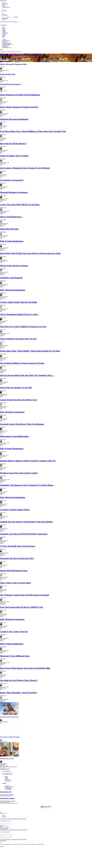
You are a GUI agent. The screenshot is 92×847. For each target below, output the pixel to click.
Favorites (4, 39)
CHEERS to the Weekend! (11, 278)
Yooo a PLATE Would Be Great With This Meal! (20, 55)
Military (4, 6)
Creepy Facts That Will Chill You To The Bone (19, 204)
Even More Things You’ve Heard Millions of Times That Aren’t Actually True (33, 131)
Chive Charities (8, 789)
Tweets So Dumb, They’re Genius (14, 156)
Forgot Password (4, 828)
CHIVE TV (5, 46)
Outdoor (4, 35)
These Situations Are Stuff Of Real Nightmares (20, 95)
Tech (3, 4)
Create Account (3, 840)
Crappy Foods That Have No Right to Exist (18, 400)
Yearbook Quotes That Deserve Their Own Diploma (22, 424)
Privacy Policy (8, 780)
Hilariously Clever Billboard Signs (14, 656)
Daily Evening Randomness (11, 241)
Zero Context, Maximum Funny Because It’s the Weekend (25, 168)
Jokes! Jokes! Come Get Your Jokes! (15, 583)
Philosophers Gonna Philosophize (14, 436)
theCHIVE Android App (7, 44)
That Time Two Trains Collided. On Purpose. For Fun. (23, 326)
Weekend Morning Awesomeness (10, 84)
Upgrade (1, 846)
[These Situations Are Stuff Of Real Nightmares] (46, 728)
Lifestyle (4, 31)
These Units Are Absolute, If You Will (16, 387)
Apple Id (24, 818)
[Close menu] (0, 25)
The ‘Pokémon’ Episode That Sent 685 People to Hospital (24, 595)
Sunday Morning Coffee (7, 74)
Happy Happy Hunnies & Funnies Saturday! (19, 107)
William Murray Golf (7, 47)
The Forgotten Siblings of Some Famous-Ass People (22, 363)
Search (4, 28)
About (6, 776)
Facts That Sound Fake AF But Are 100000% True (21, 607)
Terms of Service (16, 839)
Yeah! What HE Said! (9, 229)
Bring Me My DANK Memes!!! (13, 143)
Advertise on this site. (46, 809)
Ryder (1, 101)
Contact (6, 778)
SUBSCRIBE (5, 18)
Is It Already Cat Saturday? (12, 180)
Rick (1, 90)
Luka (1, 308)
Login (4, 815)
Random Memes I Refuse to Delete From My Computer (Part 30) (28, 461)
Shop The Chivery (6, 7)
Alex (1, 186)
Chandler (2, 70)
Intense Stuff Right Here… (11, 217)
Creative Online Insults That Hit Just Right (18, 302)
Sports (4, 36)
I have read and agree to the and (14, 839)
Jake (1, 260)
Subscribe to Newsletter (5, 769)
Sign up (4, 816)
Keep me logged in (5, 827)
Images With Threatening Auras (13, 570)
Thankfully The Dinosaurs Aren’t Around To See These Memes (26, 485)
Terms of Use (7, 779)
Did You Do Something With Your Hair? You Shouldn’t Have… (27, 375)
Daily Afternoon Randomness (12, 290)
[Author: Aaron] (1, 59)
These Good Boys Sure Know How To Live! (18, 339)
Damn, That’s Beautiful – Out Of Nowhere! (18, 692)
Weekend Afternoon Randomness (14, 119)
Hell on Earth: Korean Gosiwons (14, 265)
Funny (4, 2)
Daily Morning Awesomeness (12, 412)
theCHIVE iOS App (7, 42)
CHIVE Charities (6, 45)
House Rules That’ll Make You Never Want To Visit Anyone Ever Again (30, 253)
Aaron (3, 59)
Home (4, 27)
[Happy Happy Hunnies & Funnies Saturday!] (46, 708)
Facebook (21, 818)
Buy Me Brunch (8, 788)
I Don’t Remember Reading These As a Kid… (19, 314)
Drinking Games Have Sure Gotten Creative (19, 473)
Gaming (4, 33)
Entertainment (5, 3)
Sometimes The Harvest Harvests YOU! (17, 558)
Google (9, 818)
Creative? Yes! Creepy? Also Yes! (14, 631)
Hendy (1, 80)
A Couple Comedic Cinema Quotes (15, 509)
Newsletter (5, 41)
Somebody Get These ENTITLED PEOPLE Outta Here (23, 534)
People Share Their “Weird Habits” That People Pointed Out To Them (30, 351)
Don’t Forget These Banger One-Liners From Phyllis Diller (25, 668)
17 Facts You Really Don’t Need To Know (17, 546)
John (1, 125)
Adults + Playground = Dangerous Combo (13, 64)
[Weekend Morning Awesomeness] (46, 749)
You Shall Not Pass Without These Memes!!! (19, 680)
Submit (1, 49)
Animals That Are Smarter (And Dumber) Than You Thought (26, 522)
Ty (0, 138)
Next (4, 764)
